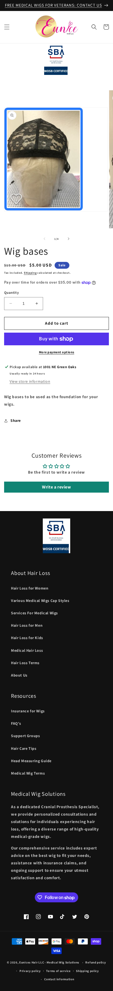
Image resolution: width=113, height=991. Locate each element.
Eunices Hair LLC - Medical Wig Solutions (49, 962)
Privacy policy (30, 971)
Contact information (59, 979)
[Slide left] (44, 239)
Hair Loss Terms (25, 662)
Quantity (11, 292)
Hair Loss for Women (29, 588)
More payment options (56, 352)
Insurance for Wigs (28, 710)
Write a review (56, 487)
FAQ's (16, 723)
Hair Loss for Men (27, 625)
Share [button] (15, 420)
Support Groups (25, 735)
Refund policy (95, 962)
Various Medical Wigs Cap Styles (40, 600)
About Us (19, 675)
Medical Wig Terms (28, 773)
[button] (7, 27)
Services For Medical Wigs (34, 612)
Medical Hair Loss (27, 650)
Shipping (30, 273)
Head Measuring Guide (31, 760)
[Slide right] (69, 239)
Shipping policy (87, 971)
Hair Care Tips (23, 748)
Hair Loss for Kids (27, 637)
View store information (30, 381)
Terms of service (58, 971)
